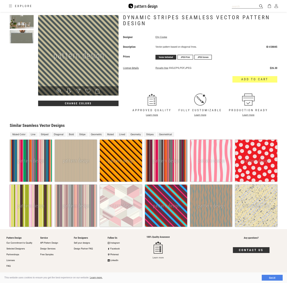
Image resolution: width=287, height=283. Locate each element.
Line (33, 134)
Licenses (10, 260)
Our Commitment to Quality (19, 242)
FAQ (8, 265)
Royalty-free (161, 68)
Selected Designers (15, 248)
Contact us (251, 250)
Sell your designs (82, 242)
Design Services (47, 248)
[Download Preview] (68, 91)
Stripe (82, 134)
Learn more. (96, 277)
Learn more (152, 115)
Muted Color (18, 134)
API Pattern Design (49, 242)
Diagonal (59, 134)
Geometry (135, 134)
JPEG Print (185, 57)
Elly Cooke (161, 37)
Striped (44, 134)
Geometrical (165, 134)
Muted (110, 134)
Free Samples (47, 254)
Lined (122, 134)
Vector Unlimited (166, 57)
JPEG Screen (203, 57)
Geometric (96, 134)
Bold (71, 134)
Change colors (78, 103)
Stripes (150, 134)
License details (131, 68)
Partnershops (12, 254)
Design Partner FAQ (83, 248)
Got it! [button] (272, 277)
